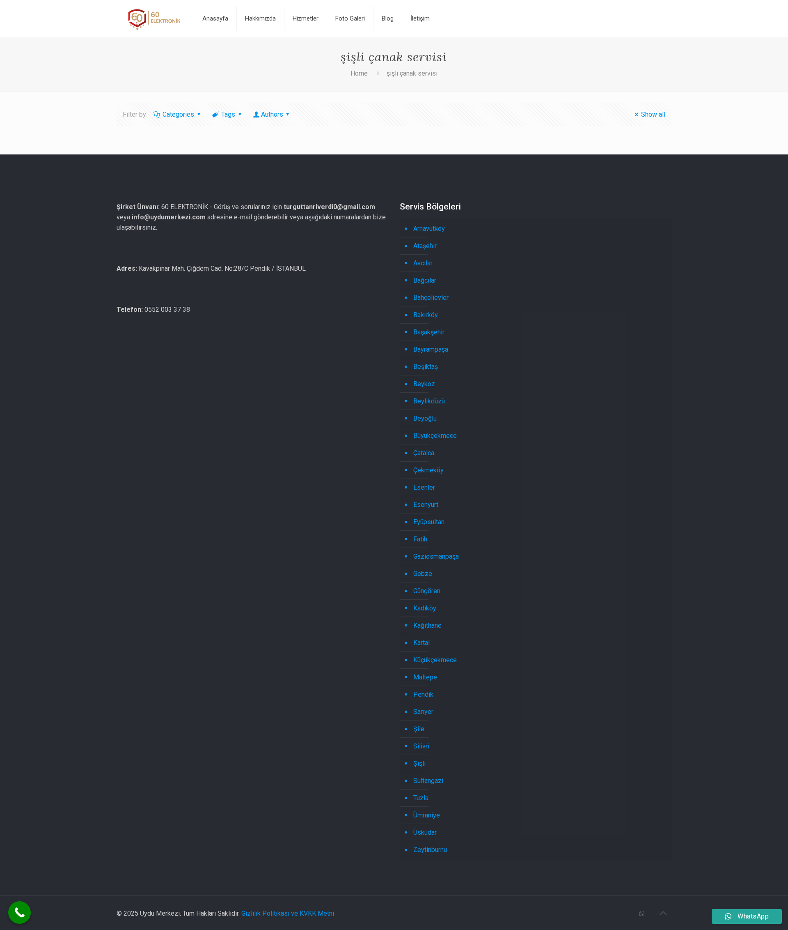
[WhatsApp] (641, 913)
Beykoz (424, 384)
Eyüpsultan (428, 522)
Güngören (426, 591)
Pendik (423, 694)
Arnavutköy (429, 228)
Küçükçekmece (435, 660)
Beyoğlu (425, 418)
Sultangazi (428, 781)
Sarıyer (423, 712)
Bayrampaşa (430, 349)
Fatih (420, 539)
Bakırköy (425, 315)
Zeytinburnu (430, 850)
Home (359, 73)
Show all (653, 114)
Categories (178, 114)
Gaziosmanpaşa (436, 556)
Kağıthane (427, 625)
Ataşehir (425, 246)
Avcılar (423, 263)
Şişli (419, 763)
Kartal (421, 643)
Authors (272, 114)
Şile (418, 729)
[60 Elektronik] (153, 18)
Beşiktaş (425, 367)
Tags (228, 114)
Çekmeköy (428, 470)
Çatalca (423, 453)
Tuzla (420, 798)
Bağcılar (424, 280)
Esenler (424, 487)
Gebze (422, 574)
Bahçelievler (431, 298)
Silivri (421, 746)
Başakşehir (428, 332)
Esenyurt (425, 505)
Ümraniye (426, 815)
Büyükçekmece (435, 436)
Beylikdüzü (429, 401)
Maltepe (425, 677)
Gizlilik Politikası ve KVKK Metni (287, 913)
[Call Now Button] (19, 912)
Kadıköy (424, 608)
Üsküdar (425, 832)
